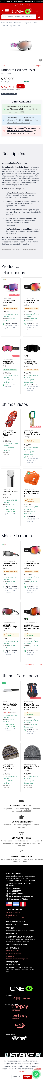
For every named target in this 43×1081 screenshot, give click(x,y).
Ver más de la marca (33, 664)
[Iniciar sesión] (29, 10)
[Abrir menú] (7, 10)
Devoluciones (10, 956)
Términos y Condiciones (13, 953)
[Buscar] (39, 16)
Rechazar (16, 1077)
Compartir (38, 66)
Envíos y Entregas (11, 915)
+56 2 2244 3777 (22, 5)
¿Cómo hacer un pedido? (13, 912)
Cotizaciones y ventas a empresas (17, 959)
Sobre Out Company (12, 950)
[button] (21, 45)
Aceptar (27, 1077)
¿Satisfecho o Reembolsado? (15, 918)
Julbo (3, 65)
